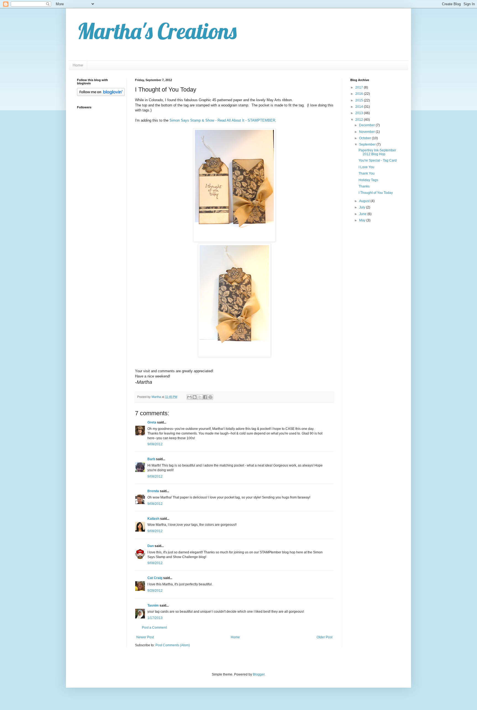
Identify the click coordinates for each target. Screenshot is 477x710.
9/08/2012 (155, 444)
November (367, 132)
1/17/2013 (155, 618)
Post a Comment (154, 627)
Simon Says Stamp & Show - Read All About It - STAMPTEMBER (222, 120)
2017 (359, 87)
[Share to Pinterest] (210, 397)
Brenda (153, 491)
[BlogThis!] (194, 397)
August (364, 201)
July (362, 207)
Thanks (364, 186)
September (368, 144)
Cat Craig (154, 578)
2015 (359, 100)
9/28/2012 (155, 591)
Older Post (324, 637)
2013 (359, 113)
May (362, 220)
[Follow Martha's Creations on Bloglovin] (101, 95)
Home (78, 65)
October (365, 138)
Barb (151, 459)
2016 (359, 94)
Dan (150, 546)
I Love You (366, 167)
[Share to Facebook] (205, 397)
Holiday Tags (368, 180)
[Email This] (189, 397)
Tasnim (153, 605)
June (363, 214)
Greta (151, 422)
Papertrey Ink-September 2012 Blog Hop (377, 152)
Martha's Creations (157, 31)
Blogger (258, 674)
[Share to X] (200, 397)
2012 (359, 120)
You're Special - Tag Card (378, 160)
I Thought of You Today (376, 193)
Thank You (367, 173)
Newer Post (145, 637)
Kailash (153, 519)
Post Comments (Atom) (172, 645)
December (367, 125)
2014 (359, 107)
